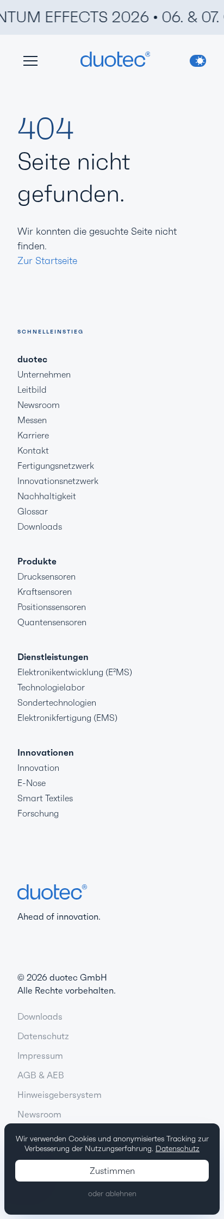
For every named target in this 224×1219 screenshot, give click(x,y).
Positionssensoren (51, 606)
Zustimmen (112, 1170)
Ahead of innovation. (59, 916)
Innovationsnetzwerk (57, 480)
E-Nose (31, 782)
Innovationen (45, 752)
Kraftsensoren (44, 591)
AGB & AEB (40, 1075)
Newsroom (38, 404)
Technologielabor (51, 687)
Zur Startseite (47, 260)
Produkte (37, 561)
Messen (32, 419)
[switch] (198, 60)
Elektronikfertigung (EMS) (67, 717)
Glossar (32, 511)
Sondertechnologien (56, 702)
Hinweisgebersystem (59, 1094)
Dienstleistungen (53, 656)
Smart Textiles (45, 798)
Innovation (38, 767)
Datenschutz (43, 1036)
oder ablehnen (112, 1193)
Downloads (39, 526)
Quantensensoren (51, 622)
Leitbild (32, 389)
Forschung (38, 813)
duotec (32, 359)
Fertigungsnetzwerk (55, 465)
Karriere (33, 435)
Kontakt (33, 450)
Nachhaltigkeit (46, 496)
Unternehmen (44, 374)
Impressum (40, 1055)
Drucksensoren (46, 576)
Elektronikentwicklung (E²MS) (74, 672)
